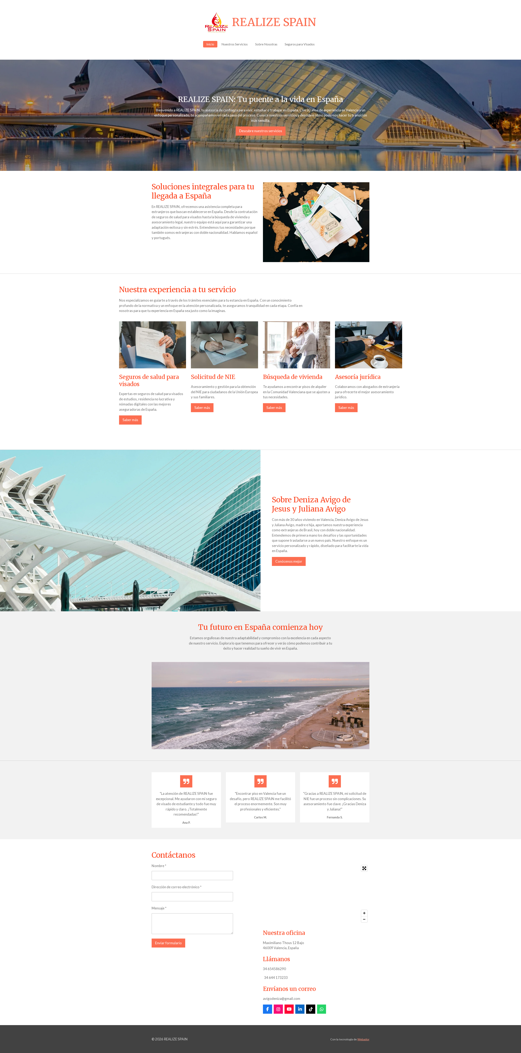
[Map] (316, 893)
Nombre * (159, 866)
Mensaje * (159, 908)
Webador (363, 1039)
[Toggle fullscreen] (364, 868)
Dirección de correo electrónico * (176, 887)
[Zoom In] (364, 913)
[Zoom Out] (364, 919)
